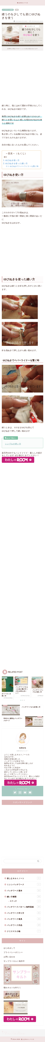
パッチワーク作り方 (23, 913)
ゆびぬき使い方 (12, 160)
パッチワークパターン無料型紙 (23, 907)
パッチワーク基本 (23, 891)
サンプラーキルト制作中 (14, 961)
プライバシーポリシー (13, 952)
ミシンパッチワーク (23, 884)
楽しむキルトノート (23, 878)
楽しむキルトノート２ (22, 2)
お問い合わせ (9, 957)
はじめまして (9, 948)
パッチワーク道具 (8, 9)
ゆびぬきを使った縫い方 (16, 163)
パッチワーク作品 (23, 925)
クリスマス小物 (23, 931)
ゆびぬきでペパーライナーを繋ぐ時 (24, 166)
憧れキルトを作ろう (12, 988)
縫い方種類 (23, 897)
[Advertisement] (22, 79)
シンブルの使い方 (13, 444)
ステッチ (24, 901)
